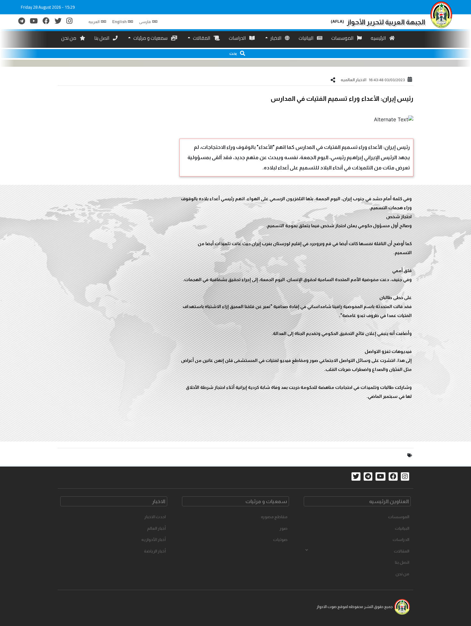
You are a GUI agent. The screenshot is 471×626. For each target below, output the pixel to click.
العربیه (94, 22)
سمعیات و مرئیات (150, 38)
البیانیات (306, 38)
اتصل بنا (102, 38)
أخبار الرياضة (155, 551)
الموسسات (342, 38)
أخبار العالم (156, 528)
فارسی (145, 22)
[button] (235, 53)
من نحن (69, 38)
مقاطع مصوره (274, 516)
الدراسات (238, 38)
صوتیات (280, 539)
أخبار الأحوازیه (153, 539)
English (119, 22)
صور (283, 528)
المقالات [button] (401, 551)
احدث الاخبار (155, 516)
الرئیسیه (379, 38)
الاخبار (275, 38)
